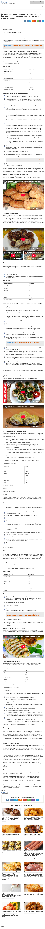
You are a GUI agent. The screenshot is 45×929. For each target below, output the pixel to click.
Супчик (4, 2)
